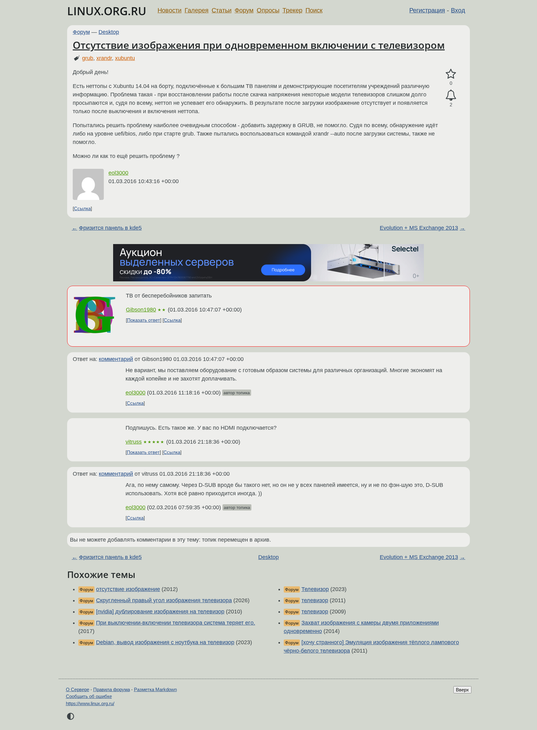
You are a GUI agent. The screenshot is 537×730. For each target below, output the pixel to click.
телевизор (314, 600)
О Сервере (77, 689)
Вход (458, 10)
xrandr (104, 58)
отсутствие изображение (128, 589)
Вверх (462, 689)
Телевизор (315, 589)
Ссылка (82, 208)
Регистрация (427, 10)
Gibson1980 (141, 310)
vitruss (134, 442)
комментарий (116, 359)
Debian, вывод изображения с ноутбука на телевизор (165, 642)
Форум (244, 10)
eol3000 (118, 173)
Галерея (197, 10)
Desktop (109, 32)
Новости (169, 10)
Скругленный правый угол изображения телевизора (164, 600)
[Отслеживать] (451, 95)
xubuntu (125, 58)
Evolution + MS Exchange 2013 (419, 228)
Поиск (314, 10)
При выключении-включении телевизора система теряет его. (175, 623)
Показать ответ (143, 320)
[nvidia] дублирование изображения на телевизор (160, 611)
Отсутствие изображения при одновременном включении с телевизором (259, 45)
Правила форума (111, 689)
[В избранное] (451, 74)
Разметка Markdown (155, 689)
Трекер (292, 10)
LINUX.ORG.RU (106, 11)
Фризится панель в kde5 (110, 228)
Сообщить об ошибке (89, 696)
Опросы (268, 10)
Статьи (222, 10)
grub (87, 58)
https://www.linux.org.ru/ (90, 703)
